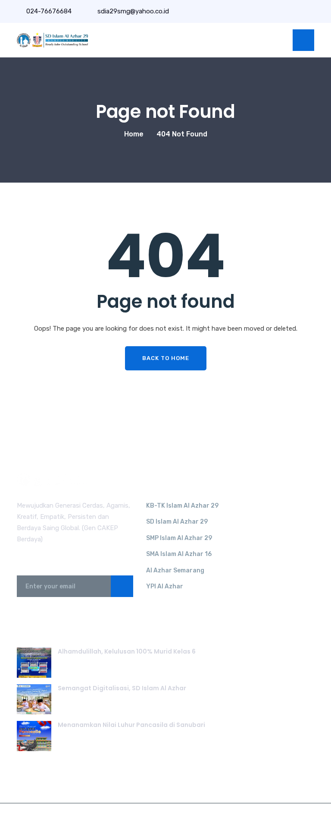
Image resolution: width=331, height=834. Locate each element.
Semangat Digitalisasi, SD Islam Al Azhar (122, 688)
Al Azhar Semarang (175, 570)
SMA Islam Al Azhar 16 (179, 554)
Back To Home (165, 358)
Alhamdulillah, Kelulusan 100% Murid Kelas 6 (127, 651)
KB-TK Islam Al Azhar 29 (182, 505)
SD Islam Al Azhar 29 (177, 521)
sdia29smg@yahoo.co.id (132, 11)
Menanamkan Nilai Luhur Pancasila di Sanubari (131, 724)
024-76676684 (49, 11)
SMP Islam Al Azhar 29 (179, 538)
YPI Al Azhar (164, 586)
